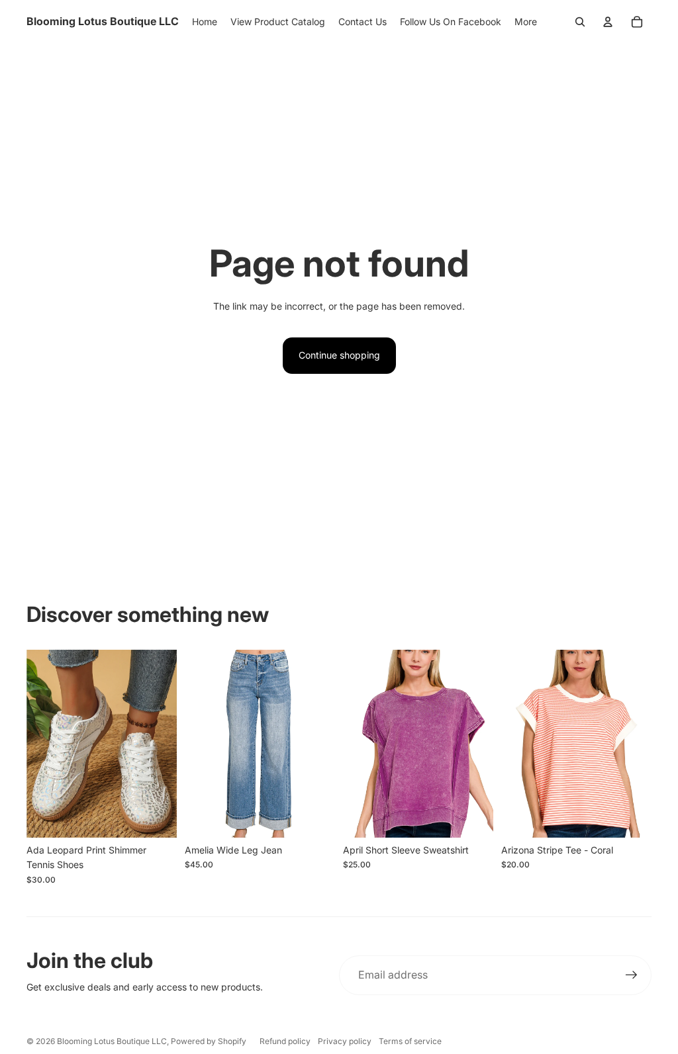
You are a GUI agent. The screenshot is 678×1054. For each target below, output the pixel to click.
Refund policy (285, 1041)
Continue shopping (339, 355)
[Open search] (580, 21)
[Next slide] (166, 743)
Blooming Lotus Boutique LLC (112, 1041)
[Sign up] (632, 975)
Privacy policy (344, 1041)
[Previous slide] (36, 743)
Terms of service (410, 1041)
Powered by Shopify (208, 1041)
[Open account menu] (607, 21)
